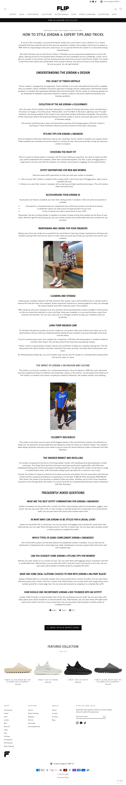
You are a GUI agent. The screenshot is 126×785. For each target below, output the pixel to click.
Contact (55, 717)
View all (63, 651)
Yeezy (6, 730)
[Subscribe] (104, 716)
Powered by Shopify (63, 777)
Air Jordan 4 (63, 42)
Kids (74, 14)
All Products (8, 710)
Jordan (6, 720)
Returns (30, 720)
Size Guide (31, 723)
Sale (22, 14)
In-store (55, 713)
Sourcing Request (34, 726)
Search (30, 710)
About (54, 710)
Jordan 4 (56, 30)
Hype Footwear (48, 30)
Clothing (47, 14)
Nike (5, 723)
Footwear (33, 14)
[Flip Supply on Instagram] (77, 723)
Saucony (7, 726)
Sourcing (103, 14)
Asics (5, 717)
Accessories (62, 14)
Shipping (31, 717)
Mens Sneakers (64, 30)
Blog (53, 720)
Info (114, 14)
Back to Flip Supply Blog (64, 627)
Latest (12, 14)
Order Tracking (33, 713)
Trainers (71, 30)
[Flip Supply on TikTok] (85, 723)
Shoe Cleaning (87, 14)
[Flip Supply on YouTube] (81, 723)
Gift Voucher (8, 743)
